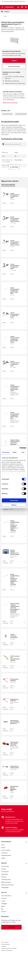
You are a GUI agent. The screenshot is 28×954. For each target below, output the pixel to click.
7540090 (12, 561)
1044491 (12, 426)
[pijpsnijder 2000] (14, 789)
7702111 (12, 621)
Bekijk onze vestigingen (10, 102)
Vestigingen (4, 827)
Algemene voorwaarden (6, 950)
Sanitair (3, 858)
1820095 (12, 665)
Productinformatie (7, 114)
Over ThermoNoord (6, 895)
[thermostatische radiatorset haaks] (14, 196)
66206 (11, 623)
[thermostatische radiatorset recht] (14, 315)
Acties (2, 845)
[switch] (24, 484)
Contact (3, 901)
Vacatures (3, 898)
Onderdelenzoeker (6, 879)
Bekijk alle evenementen (7, 884)
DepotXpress (4, 874)
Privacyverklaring (5, 944)
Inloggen (14, 60)
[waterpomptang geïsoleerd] (14, 722)
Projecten (3, 911)
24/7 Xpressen (5, 871)
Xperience (3, 877)
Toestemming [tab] (5, 452)
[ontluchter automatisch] (14, 636)
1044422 (12, 273)
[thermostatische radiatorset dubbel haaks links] (14, 291)
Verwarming (4, 852)
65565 (11, 509)
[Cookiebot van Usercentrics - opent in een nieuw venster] (19, 448)
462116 (11, 709)
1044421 (12, 371)
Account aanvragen (14, 66)
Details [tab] (14, 452)
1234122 (12, 667)
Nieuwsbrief (11, 927)
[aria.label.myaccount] (18, 7)
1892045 (12, 773)
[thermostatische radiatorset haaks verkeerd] (14, 220)
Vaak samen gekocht (8, 184)
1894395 (12, 728)
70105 (11, 798)
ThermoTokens (5, 866)
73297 (11, 775)
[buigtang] (14, 680)
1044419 (12, 203)
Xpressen (3, 869)
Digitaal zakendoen (6, 882)
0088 (11, 562)
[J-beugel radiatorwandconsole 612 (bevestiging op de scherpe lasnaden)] (14, 610)
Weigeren (14, 505)
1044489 (12, 347)
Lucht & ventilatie (5, 850)
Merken (3, 847)
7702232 (12, 642)
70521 (11, 730)
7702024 (12, 536)
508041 (11, 644)
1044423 (12, 226)
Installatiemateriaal (6, 855)
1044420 (12, 250)
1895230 (12, 752)
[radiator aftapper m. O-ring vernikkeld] (14, 553)
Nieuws (3, 906)
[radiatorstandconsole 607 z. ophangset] (14, 443)
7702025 (12, 589)
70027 (11, 754)
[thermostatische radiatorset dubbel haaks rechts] (14, 340)
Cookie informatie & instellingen (9, 948)
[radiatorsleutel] (14, 767)
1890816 (12, 686)
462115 (11, 687)
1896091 (12, 796)
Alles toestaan (14, 500)
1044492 (12, 398)
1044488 (12, 298)
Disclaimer (3, 946)
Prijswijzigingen (5, 887)
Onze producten (5, 942)
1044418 (12, 322)
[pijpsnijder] (14, 745)
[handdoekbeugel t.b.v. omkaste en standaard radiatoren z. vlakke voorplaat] (14, 526)
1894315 (12, 707)
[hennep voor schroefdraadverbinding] (14, 658)
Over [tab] (23, 452)
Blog (2, 909)
